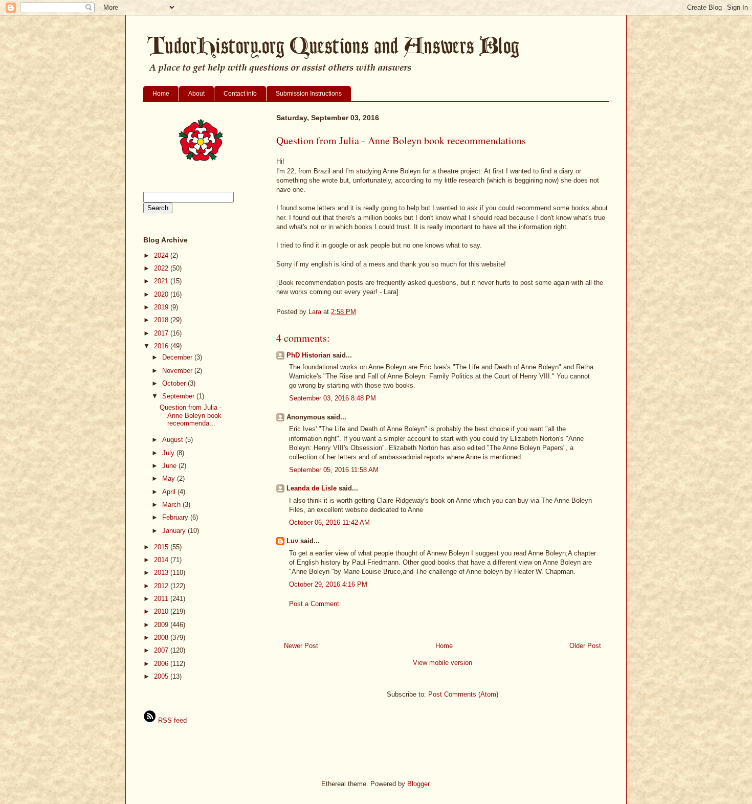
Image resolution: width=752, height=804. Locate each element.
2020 (162, 294)
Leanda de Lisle (311, 488)
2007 (162, 650)
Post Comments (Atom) (463, 694)
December (178, 357)
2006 (162, 663)
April (170, 492)
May (169, 478)
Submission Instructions (309, 93)
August (173, 439)
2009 (162, 625)
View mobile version (442, 662)
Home (160, 93)
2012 (162, 586)
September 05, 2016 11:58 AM (334, 470)
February (176, 517)
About (196, 93)
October (175, 383)
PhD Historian (308, 355)
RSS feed (171, 720)
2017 (162, 333)
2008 (162, 637)
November (178, 370)
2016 (162, 346)
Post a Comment (314, 604)
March (172, 504)
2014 (162, 560)
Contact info (240, 93)
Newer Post (301, 646)
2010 (162, 611)
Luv (292, 541)
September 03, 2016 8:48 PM (332, 398)
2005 (162, 676)
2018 (162, 320)
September (179, 396)
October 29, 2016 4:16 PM (328, 584)
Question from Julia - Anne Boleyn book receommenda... (191, 415)
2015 (162, 547)
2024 (162, 255)
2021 (162, 281)
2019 (162, 307)
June (170, 466)
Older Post (585, 646)
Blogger (418, 784)
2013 (162, 572)
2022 (162, 268)
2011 (162, 598)
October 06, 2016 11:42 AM (329, 522)
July (169, 453)
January (175, 530)
